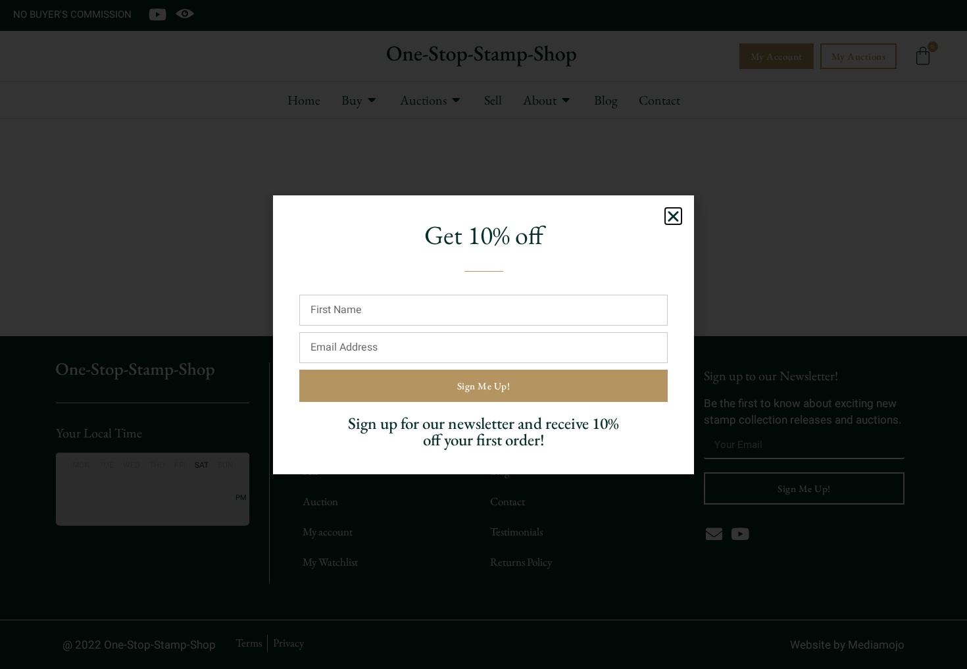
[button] (673, 216)
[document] (483, 334)
